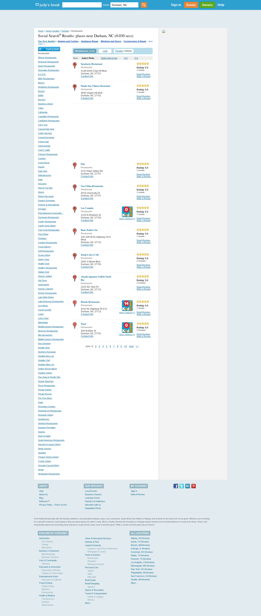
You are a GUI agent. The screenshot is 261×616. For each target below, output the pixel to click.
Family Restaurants (47, 221)
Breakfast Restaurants (48, 87)
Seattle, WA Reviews (140, 579)
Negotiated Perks (93, 508)
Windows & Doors (96, 564)
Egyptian (42, 209)
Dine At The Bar (45, 188)
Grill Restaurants (46, 251)
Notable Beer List (46, 356)
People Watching (45, 381)
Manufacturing (48, 554)
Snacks (41, 432)
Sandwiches (43, 419)
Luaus (41, 314)
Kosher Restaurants (47, 293)
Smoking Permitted (46, 427)
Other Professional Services (98, 538)
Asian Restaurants (46, 66)
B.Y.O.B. (42, 74)
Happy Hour (43, 259)
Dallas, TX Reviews (140, 555)
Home (41, 31)
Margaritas (43, 322)
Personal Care (91, 567)
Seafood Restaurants (48, 423)
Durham (65, 31)
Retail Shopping (92, 583)
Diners (41, 192)
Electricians (93, 558)
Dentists (45, 602)
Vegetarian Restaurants (49, 474)
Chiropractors (48, 599)
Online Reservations (47, 369)
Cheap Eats (43, 141)
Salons (91, 571)
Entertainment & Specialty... (50, 213)
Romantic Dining (45, 415)
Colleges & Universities (52, 573)
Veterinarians (48, 605)
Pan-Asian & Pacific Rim (49, 377)
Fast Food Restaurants (49, 230)
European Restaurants (48, 217)
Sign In (134, 491)
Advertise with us (93, 505)
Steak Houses (44, 448)
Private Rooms (45, 394)
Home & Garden (92, 555)
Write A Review (138, 494)
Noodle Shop (44, 348)
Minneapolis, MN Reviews (143, 566)
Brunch (41, 91)
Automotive (44, 538)
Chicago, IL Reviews (140, 548)
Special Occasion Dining (49, 444)
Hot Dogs (42, 280)
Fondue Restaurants (47, 242)
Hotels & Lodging (95, 597)
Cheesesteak (44, 146)
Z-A (136, 58)
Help (221, 4)
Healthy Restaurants (47, 268)
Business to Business (49, 551)
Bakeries (46, 589)
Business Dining (45, 104)
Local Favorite (44, 310)
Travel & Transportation (96, 593)
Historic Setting (45, 276)
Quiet (40, 402)
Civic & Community (48, 560)
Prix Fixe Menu (45, 398)
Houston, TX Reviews (141, 559)
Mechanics (47, 547)
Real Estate (90, 580)
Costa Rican (43, 163)
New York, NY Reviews (141, 569)
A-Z (126, 58)
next (131, 346)
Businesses (81, 51)
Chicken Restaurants (48, 154)
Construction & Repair (135, 41)
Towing (45, 544)
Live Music (43, 305)
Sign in (176, 4)
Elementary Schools (51, 570)
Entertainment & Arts (48, 576)
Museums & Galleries (52, 580)
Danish (41, 167)
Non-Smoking (44, 343)
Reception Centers (46, 406)
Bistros (41, 83)
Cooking (42, 158)
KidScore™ (44, 501)
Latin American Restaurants (51, 301)
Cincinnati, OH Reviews (142, 552)
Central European (46, 137)
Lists (105, 51)
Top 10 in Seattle (46, 41)
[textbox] (82, 4)
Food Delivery (44, 247)
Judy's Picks (88, 58)
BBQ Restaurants (46, 78)
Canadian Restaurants (48, 116)
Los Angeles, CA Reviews (143, 562)
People (119, 51)
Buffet (40, 95)
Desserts (42, 184)
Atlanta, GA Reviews (140, 538)
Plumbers (92, 561)
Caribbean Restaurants (49, 120)
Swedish (42, 453)
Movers (91, 600)
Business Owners (93, 494)
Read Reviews (143, 74)
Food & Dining (52, 49)
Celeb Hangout (45, 133)
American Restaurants (48, 62)
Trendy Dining (44, 461)
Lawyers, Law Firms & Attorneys (103, 548)
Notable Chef (44, 360)
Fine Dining (43, 234)
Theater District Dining (48, 457)
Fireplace (42, 238)
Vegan (41, 469)
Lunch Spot (43, 318)
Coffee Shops (48, 586)
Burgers (41, 99)
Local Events (91, 491)
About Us (43, 494)
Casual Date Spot (46, 129)
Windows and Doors (111, 41)
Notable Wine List (46, 364)
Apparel (91, 587)
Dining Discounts (46, 196)
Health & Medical (47, 595)
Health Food (43, 263)
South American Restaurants (51, 440)
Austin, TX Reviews (140, 542)
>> (137, 346)
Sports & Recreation (94, 590)
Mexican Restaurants (48, 331)
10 (125, 346)
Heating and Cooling (68, 41)
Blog (41, 498)
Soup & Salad (44, 436)
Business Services (50, 557)
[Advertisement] (130, 19)
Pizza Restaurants (46, 385)
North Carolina (52, 31)
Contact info (87, 76)
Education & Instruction (50, 567)
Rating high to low (109, 58)
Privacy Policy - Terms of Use (53, 505)
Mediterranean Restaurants (50, 326)
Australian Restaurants (48, 70)
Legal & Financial (93, 545)
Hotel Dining (43, 284)
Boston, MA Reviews (140, 545)
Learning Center (92, 498)
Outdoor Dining (45, 373)
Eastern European (46, 200)
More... (88, 603)
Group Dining (44, 255)
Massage (92, 577)
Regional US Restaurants (50, 411)
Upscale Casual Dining (48, 465)
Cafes (41, 108)
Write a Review (144, 76)
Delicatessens (44, 175)
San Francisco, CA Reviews (144, 576)
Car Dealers (47, 541)
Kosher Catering (45, 289)
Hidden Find (43, 272)
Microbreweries (45, 335)
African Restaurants (47, 57)
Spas (90, 574)
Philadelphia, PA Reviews (142, 572)
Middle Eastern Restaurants (51, 339)
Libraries (46, 563)
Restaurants (47, 592)
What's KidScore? (127, 219)
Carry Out (42, 125)
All (40, 49)
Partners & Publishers (95, 501)
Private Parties (45, 390)
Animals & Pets (92, 542)
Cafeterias (43, 112)
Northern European (47, 352)
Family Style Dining (47, 226)
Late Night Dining (46, 297)
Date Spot (42, 171)
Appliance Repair (89, 41)
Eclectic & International (48, 205)
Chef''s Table (44, 150)
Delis (40, 179)
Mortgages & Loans (97, 551)
